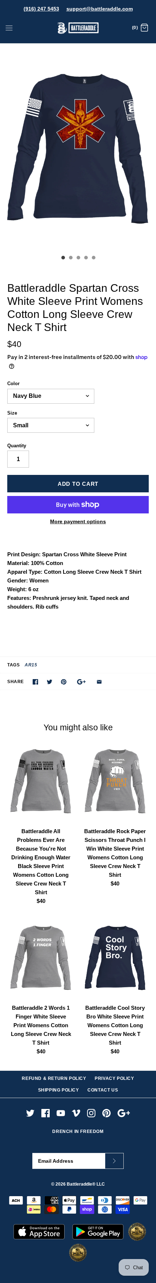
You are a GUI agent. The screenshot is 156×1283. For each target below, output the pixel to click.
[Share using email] (99, 682)
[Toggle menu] (9, 28)
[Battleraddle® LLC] (78, 28)
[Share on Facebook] (35, 682)
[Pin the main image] (63, 682)
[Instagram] (91, 1113)
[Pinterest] (106, 1113)
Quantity (16, 445)
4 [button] (85, 258)
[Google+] (124, 1113)
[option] (78, 147)
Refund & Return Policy (54, 1078)
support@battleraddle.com (99, 9)
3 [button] (78, 258)
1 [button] (62, 258)
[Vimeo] (76, 1113)
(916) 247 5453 (41, 9)
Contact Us (102, 1090)
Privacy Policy (114, 1078)
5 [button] (93, 258)
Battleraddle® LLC (86, 1184)
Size (12, 413)
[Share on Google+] (81, 682)
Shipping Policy (58, 1090)
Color (13, 383)
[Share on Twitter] (49, 682)
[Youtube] (61, 1113)
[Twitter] (30, 1113)
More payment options (78, 521)
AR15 (31, 664)
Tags (13, 664)
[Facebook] (45, 1113)
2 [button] (70, 258)
